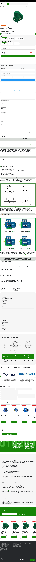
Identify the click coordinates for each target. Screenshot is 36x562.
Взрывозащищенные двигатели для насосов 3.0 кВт (26, 396)
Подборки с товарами (28, 132)
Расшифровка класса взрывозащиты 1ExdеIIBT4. (24, 144)
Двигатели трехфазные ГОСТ (4, 543)
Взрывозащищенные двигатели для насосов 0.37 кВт (9, 390)
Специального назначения (4, 550)
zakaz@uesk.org (22, 514)
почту (4, 448)
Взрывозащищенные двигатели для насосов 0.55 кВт (9, 392)
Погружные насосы (28, 543)
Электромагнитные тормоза (17, 543)
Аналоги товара (34, 131)
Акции (1, 558)
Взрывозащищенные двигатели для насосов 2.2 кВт (9, 396)
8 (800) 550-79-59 (17, 1)
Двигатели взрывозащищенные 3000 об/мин (8, 388)
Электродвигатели (3, 542)
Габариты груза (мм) (4, 75)
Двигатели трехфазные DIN (4, 544)
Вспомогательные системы (17, 542)
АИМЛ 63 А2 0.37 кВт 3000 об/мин (5, 360)
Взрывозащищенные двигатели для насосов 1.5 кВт (27, 394)
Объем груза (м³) (21, 68)
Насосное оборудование (29, 542)
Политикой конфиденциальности (18, 560)
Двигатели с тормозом (4, 548)
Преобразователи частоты (17, 545)
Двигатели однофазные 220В (4, 545)
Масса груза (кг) (4, 68)
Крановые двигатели (3, 549)
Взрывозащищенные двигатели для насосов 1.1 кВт (24, 388)
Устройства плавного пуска (17, 546)
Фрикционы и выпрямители (17, 544)
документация (26, 254)
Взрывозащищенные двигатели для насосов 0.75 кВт (9, 394)
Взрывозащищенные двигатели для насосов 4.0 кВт (9, 398)
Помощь (1, 557)
